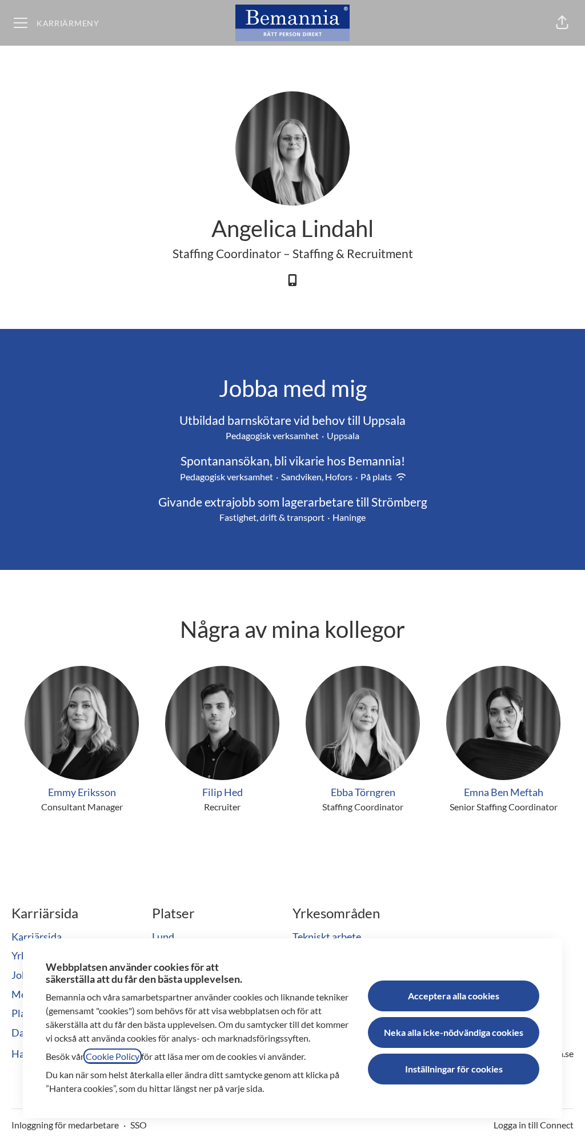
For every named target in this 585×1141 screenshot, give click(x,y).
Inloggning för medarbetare (65, 1124)
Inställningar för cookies (454, 1068)
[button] (562, 23)
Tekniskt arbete (326, 936)
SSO (138, 1124)
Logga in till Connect (534, 1124)
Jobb (22, 975)
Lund (163, 936)
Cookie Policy (112, 1056)
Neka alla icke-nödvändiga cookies (453, 1032)
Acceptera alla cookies (453, 995)
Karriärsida (36, 936)
